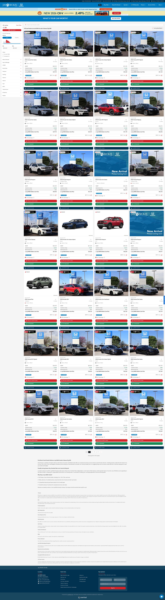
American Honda (64, 585)
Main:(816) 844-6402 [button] (44, 579)
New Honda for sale (65, 575)
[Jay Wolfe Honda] (13, 5)
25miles (55, 61)
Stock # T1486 (133, 58)
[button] (121, 1)
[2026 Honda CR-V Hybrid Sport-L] (147, 44)
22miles (90, 121)
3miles (90, 181)
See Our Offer (116, 18)
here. (73, 541)
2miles (90, 61)
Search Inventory (100, 5)
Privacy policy (82, 581)
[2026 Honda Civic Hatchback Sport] (111, 283)
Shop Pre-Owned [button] (116, 4)
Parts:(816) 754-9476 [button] (44, 583)
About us (81, 575)
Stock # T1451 (98, 118)
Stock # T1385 (133, 118)
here (58, 541)
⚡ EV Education (135, 4)
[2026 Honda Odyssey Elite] (41, 223)
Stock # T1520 (98, 417)
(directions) (85, 497)
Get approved (82, 579)
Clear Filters (18, 25)
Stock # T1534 (62, 357)
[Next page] (101, 452)
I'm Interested (30, 84)
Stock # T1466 (98, 58)
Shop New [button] (106, 4)
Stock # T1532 (98, 297)
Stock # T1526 (133, 357)
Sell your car (63, 577)
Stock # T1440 (27, 58)
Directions (63, 579)
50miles (55, 181)
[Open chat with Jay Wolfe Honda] (161, 596)
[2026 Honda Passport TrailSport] (41, 163)
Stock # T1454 (27, 118)
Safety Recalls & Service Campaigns (68, 587)
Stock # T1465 (62, 58)
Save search (12, 30)
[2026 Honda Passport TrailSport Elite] (76, 163)
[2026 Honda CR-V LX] (41, 403)
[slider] (2, 43)
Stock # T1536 (27, 417)
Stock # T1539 (62, 297)
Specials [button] (126, 4)
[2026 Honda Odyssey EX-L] (147, 103)
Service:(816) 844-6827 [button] (45, 581)
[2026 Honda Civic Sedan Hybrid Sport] (111, 44)
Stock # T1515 (98, 357)
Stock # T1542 (133, 417)
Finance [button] (143, 4)
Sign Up (113, 588)
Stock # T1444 (62, 118)
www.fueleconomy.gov (50, 503)
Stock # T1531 (62, 417)
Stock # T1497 (27, 297)
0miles (90, 301)
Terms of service (64, 583)
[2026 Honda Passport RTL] (111, 223)
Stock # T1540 (27, 357)
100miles (160, 61)
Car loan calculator (65, 581)
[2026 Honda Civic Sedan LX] (111, 163)
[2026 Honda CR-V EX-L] (76, 283)
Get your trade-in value (32, 81)
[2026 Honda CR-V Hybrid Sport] (41, 343)
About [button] (160, 4)
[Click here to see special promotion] (82, 9)
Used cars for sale (83, 577)
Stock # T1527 (133, 297)
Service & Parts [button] (151, 4)
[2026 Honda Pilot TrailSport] (41, 283)
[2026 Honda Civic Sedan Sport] (41, 44)
